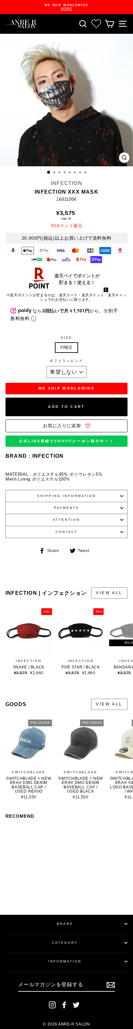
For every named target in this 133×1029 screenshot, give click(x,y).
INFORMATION (64, 961)
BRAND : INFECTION (34, 456)
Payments (66, 508)
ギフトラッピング (67, 361)
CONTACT (67, 532)
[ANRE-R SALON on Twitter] (76, 1004)
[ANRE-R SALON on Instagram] (52, 1004)
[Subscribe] (111, 985)
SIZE (66, 337)
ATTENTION (66, 519)
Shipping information (66, 496)
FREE (66, 347)
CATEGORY (65, 942)
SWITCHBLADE (29, 772)
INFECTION (66, 183)
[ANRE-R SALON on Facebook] (64, 1004)
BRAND (65, 923)
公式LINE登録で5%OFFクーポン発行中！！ (66, 441)
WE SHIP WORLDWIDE (66, 388)
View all (109, 593)
